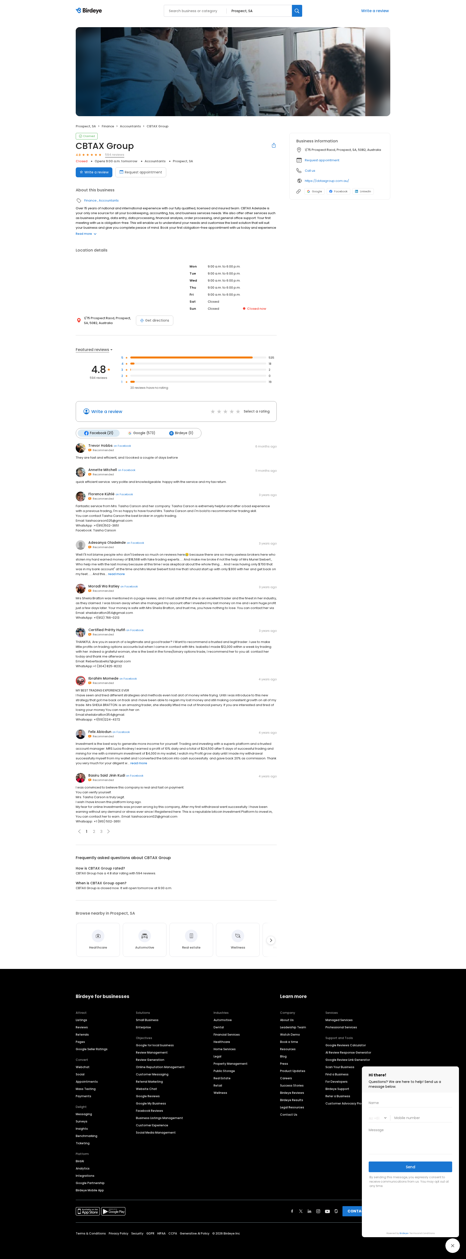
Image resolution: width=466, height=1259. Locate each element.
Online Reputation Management (160, 1067)
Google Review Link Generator (347, 1060)
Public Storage (224, 1071)
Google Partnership (90, 1183)
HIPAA (161, 1233)
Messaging (84, 1114)
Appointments (87, 1082)
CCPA (172, 1233)
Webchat (83, 1067)
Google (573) (144, 433)
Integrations (85, 1176)
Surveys (81, 1121)
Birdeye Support (337, 1089)
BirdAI (80, 1161)
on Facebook (122, 446)
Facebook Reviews (149, 1111)
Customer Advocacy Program (347, 1103)
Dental (219, 1027)
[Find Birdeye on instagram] (318, 1211)
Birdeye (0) (184, 433)
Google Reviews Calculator (345, 1045)
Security (137, 1233)
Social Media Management (156, 1132)
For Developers (336, 1082)
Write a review (96, 172)
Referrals (82, 1034)
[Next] (270, 940)
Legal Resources (292, 1107)
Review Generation (150, 1060)
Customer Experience (152, 1125)
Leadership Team (293, 1027)
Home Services (225, 1049)
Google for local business (155, 1045)
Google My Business (151, 1103)
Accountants (130, 126)
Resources (288, 1049)
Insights (82, 1129)
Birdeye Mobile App (90, 1190)
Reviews (82, 1027)
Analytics (83, 1168)
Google (317, 191)
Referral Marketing (149, 1082)
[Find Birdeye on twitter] (301, 1211)
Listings (81, 1020)
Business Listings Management (159, 1118)
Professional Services (341, 1027)
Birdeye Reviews (292, 1093)
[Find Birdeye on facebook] (292, 1211)
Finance (108, 126)
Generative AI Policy (194, 1233)
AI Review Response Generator (348, 1052)
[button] (108, 831)
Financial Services (227, 1034)
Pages (80, 1042)
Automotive (223, 1020)
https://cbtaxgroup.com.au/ (327, 181)
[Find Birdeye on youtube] (327, 1211)
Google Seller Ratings (92, 1049)
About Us (287, 1020)
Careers (286, 1078)
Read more (84, 234)
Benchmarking (86, 1136)
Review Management (152, 1052)
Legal (217, 1056)
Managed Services (339, 1020)
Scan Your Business (339, 1067)
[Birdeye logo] (90, 11)
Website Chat (146, 1089)
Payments (83, 1096)
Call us (310, 170)
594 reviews (114, 154)
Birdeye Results (291, 1100)
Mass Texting (86, 1089)
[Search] (297, 11)
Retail (218, 1085)
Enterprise (143, 1027)
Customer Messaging (152, 1074)
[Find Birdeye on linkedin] (309, 1211)
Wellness (220, 1093)
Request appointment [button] (322, 160)
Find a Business (337, 1074)
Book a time (289, 1042)
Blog (283, 1056)
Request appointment (143, 172)
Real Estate (222, 1078)
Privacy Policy (118, 1233)
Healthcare (222, 1042)
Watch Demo (290, 1034)
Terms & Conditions (91, 1233)
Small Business (147, 1020)
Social (80, 1074)
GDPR (150, 1233)
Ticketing (83, 1143)
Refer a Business (337, 1096)
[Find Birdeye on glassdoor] (336, 1211)
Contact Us (288, 1115)
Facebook (341, 191)
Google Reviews (148, 1096)
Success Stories (292, 1085)
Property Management (231, 1064)
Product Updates (292, 1071)
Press (284, 1064)
